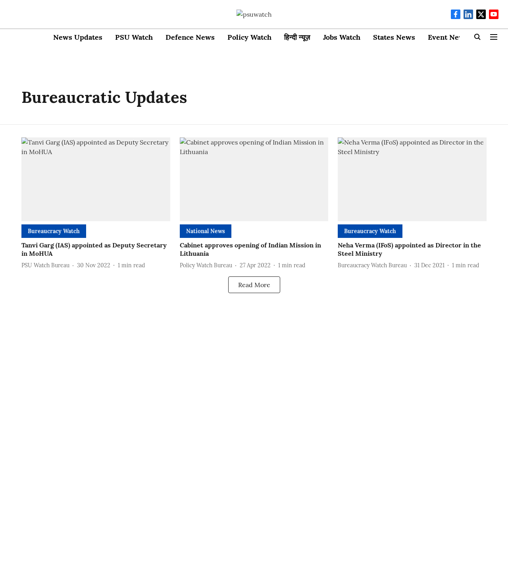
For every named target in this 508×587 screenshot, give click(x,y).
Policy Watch (249, 37)
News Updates (77, 37)
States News (394, 37)
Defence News (190, 37)
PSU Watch (134, 37)
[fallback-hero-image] (95, 179)
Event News (448, 37)
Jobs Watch (341, 37)
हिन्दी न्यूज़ (297, 37)
